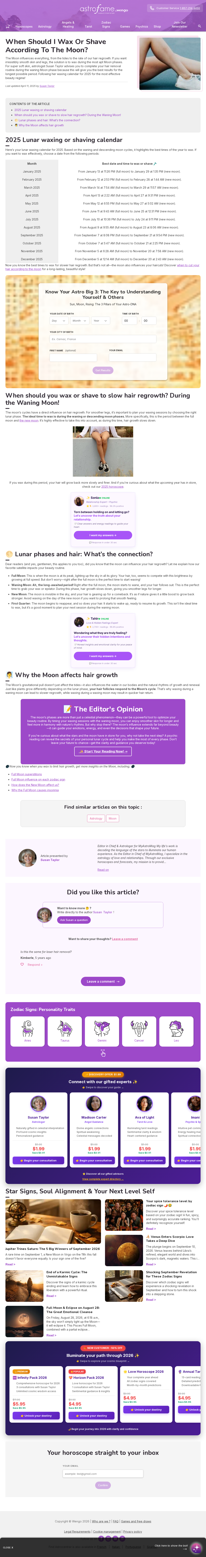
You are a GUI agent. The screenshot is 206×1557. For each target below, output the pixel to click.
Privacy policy (132, 1531)
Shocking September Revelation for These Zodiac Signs (171, 1274)
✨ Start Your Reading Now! (102, 751)
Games (125, 26)
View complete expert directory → (103, 1179)
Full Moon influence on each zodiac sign (38, 779)
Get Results (103, 370)
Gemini (102, 1040)
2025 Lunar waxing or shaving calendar (40, 110)
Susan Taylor (47, 85)
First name (63, 350)
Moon (112, 818)
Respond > (35, 964)
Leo (176, 1040)
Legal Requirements (77, 1531)
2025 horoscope (112, 486)
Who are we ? (101, 1521)
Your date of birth (62, 313)
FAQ (115, 1521)
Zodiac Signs (106, 24)
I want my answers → (103, 535)
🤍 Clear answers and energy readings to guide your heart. (101, 525)
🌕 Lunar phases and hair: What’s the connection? (47, 120)
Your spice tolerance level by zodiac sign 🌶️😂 (169, 1203)
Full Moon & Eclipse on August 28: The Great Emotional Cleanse (73, 1310)
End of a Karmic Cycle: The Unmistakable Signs (66, 1274)
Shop (157, 26)
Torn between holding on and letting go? (101, 515)
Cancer (139, 1040)
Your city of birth (61, 332)
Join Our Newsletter (179, 24)
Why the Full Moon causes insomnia (35, 790)
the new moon (29, 420)
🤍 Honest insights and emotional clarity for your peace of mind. (103, 646)
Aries (27, 1040)
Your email (116, 350)
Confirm (103, 1485)
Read (9, 1264)
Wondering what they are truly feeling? (102, 636)
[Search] (199, 27)
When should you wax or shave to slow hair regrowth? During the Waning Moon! (67, 115)
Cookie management (107, 1531)
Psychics (142, 26)
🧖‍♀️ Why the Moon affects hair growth (39, 125)
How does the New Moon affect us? (35, 785)
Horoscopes (24, 26)
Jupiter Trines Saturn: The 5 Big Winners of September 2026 (52, 1249)
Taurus (64, 1040)
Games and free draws (136, 1521)
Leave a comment (101, 981)
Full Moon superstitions (26, 774)
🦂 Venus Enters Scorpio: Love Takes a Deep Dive (170, 1239)
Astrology (45, 26)
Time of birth (130, 313)
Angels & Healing (68, 24)
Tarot (88, 26)
